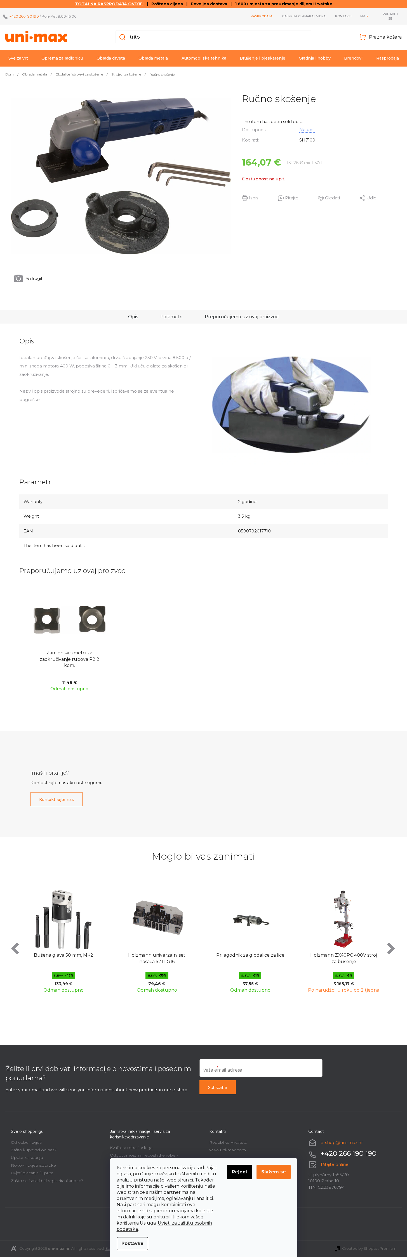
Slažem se (273, 1172)
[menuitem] (18, 58)
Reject (239, 1172)
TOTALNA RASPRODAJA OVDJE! (109, 3)
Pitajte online (335, 1164)
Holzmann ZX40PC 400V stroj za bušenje (286, 958)
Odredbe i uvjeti (26, 1142)
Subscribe (217, 1087)
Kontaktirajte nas (56, 799)
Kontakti (343, 16)
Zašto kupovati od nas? (34, 1149)
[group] (99, 940)
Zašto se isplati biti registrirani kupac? (47, 1180)
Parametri (171, 316)
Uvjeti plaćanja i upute (32, 1172)
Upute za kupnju (27, 1157)
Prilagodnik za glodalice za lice (193, 955)
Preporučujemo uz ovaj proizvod (242, 316)
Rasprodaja (261, 16)
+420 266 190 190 (24, 16)
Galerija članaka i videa (304, 16)
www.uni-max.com (227, 1149)
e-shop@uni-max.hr (342, 1142)
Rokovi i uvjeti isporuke (33, 1165)
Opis (133, 316)
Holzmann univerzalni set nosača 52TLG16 (99, 958)
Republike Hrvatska (228, 1142)
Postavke (132, 1243)
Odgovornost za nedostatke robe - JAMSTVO (144, 1157)
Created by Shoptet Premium (369, 1248)
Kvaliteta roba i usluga (131, 1147)
